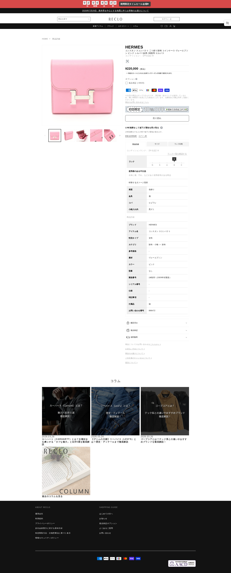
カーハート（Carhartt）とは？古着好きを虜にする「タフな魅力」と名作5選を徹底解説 (66, 441)
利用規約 (39, 519)
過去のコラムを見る (52, 496)
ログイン (165, 19)
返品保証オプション (108, 523)
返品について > (131, 363)
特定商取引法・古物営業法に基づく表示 (53, 533)
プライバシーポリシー (45, 523)
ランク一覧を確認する (177, 154)
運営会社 (39, 514)
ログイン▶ (143, 136)
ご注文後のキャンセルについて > (138, 358)
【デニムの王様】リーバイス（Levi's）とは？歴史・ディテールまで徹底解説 (113, 440)
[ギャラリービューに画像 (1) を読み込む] (55, 135)
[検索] (89, 19)
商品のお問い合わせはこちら (137, 102)
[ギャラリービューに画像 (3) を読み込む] (82, 135)
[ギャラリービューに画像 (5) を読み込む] (110, 135)
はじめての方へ (106, 514)
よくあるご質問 (106, 528)
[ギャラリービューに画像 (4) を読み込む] (96, 135)
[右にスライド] (120, 135)
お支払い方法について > (135, 349)
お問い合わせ (105, 533)
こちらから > (155, 344)
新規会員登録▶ (131, 136)
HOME (45, 39)
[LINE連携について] (161, 127)
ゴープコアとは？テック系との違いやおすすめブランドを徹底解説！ (164, 440)
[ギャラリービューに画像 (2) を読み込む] (68, 135)
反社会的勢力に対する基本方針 (49, 528)
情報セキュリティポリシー (47, 538)
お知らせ (103, 519)
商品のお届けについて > (135, 353)
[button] (123, 26)
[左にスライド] (45, 135)
